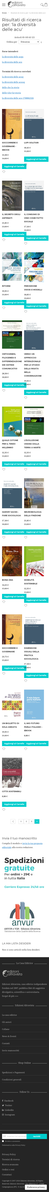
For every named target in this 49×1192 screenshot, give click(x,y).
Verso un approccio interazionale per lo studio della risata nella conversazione (33, 365)
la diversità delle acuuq (13, 82)
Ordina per (12, 41)
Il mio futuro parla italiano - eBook (33, 727)
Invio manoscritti (10, 1050)
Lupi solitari (31, 142)
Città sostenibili (11, 791)
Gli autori (6, 1022)
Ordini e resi (8, 1169)
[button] (3, 171)
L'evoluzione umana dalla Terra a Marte (32, 444)
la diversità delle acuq (12, 76)
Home (4, 13)
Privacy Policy (20, 1145)
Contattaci (7, 1174)
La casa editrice (9, 1015)
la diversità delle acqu (12, 56)
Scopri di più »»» (10, 996)
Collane (5, 1029)
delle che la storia (10, 87)
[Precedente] (13, 821)
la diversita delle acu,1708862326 (18, 98)
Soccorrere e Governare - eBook (10, 146)
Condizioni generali (11, 1079)
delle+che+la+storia (11, 92)
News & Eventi (9, 1036)
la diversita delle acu (12, 62)
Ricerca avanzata (10, 1164)
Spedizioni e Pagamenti (13, 1072)
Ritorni (6, 286)
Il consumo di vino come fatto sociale (33, 218)
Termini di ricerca (11, 1159)
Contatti (6, 1043)
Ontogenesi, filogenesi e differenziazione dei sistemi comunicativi (12, 361)
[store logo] (16, 4)
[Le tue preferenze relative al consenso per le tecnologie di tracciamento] (36, 1187)
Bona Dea (7, 580)
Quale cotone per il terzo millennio (10, 444)
